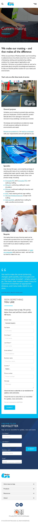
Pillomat (7, 189)
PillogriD (8, 185)
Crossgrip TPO (22, 181)
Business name (8, 358)
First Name (7, 335)
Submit (9, 407)
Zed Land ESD (9, 200)
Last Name (7, 343)
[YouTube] (17, 505)
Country (7, 366)
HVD (6, 194)
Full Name (7, 327)
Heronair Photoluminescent (13, 196)
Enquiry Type (7, 320)
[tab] (19, 484)
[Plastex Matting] (11, 4)
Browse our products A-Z (12, 132)
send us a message (27, 132)
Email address (8, 350)
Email (4, 458)
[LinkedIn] (21, 505)
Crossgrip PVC (10, 181)
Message (6, 381)
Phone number (8, 373)
